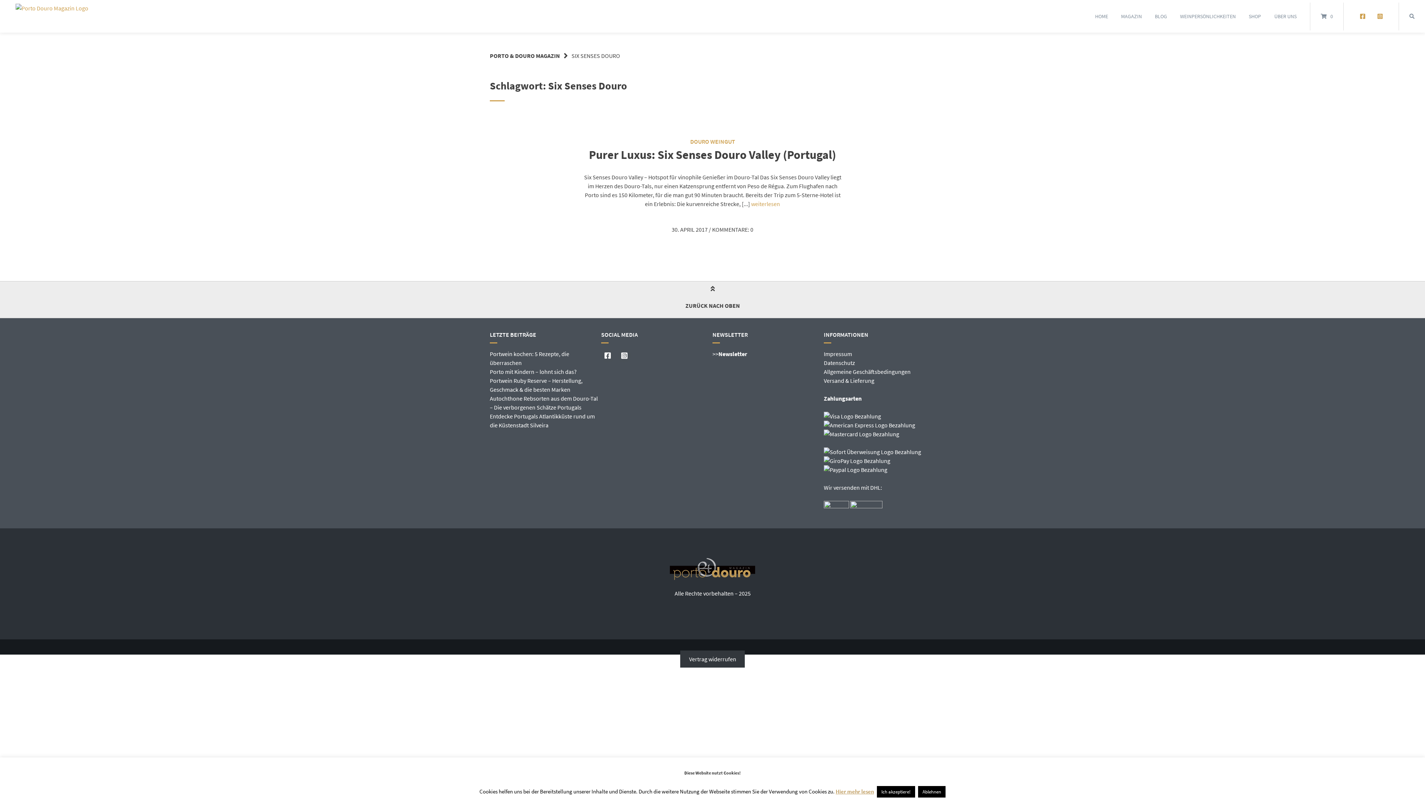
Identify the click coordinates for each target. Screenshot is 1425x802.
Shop (1255, 16)
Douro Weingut (712, 141)
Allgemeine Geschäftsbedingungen (867, 371)
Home (1101, 16)
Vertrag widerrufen (712, 659)
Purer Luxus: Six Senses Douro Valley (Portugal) (712, 154)
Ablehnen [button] (932, 792)
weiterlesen (765, 204)
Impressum (838, 354)
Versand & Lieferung (849, 380)
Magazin (1131, 16)
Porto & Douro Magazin (525, 55)
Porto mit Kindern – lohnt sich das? (533, 371)
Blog (1161, 16)
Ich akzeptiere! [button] (896, 792)
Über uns (1285, 16)
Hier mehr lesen (855, 791)
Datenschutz (839, 362)
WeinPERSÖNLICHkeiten (1208, 16)
